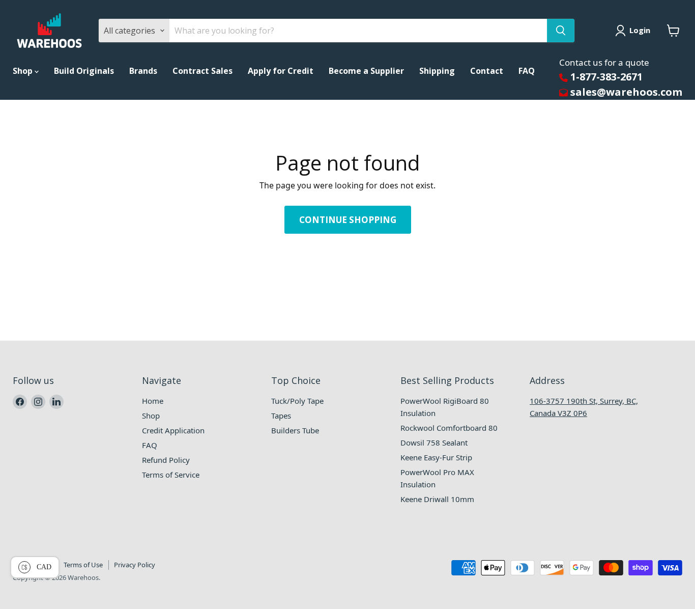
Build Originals (84, 70)
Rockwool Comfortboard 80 (449, 428)
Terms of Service (170, 474)
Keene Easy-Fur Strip (436, 457)
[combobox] (358, 30)
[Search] (560, 30)
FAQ (526, 70)
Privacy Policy (134, 564)
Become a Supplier (366, 70)
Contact (486, 70)
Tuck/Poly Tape (297, 401)
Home (152, 401)
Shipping (437, 70)
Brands (143, 70)
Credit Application (173, 430)
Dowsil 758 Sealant (434, 442)
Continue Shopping (347, 220)
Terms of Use (83, 564)
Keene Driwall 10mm (437, 499)
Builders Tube (295, 430)
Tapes (281, 415)
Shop (24, 70)
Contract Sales (202, 70)
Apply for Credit (280, 70)
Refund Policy (166, 460)
